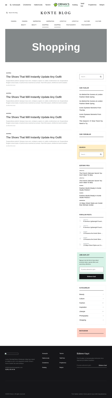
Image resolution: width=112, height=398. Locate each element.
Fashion (13, 21)
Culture (87, 21)
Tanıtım (47, 5)
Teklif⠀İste (83, 5)
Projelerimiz (92, 5)
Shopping (45, 25)
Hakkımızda (38, 5)
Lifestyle (63, 21)
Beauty (23, 25)
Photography (71, 25)
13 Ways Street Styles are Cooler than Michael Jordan (91, 204)
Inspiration (37, 21)
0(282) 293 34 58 (10, 369)
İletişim (101, 5)
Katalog (75, 5)
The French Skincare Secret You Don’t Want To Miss (90, 174)
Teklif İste (62, 358)
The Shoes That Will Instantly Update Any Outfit (34, 76)
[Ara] (101, 76)
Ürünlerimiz (27, 5)
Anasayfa (17, 5)
